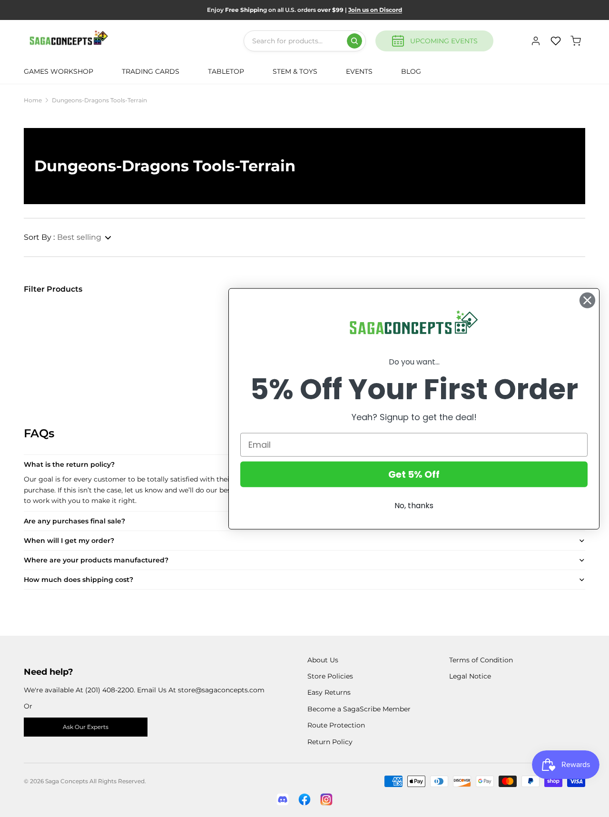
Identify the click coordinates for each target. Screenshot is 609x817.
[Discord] (282, 799)
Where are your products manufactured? (96, 560)
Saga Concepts (66, 781)
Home (33, 100)
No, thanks (413, 505)
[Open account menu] (535, 40)
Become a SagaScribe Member (359, 709)
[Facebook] (304, 799)
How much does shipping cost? (78, 579)
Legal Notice (470, 676)
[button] (68, 237)
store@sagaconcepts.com (221, 690)
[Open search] (354, 41)
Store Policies (330, 676)
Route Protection (336, 725)
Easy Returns (329, 692)
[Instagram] (326, 799)
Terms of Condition (481, 660)
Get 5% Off (414, 474)
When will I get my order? (69, 540)
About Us (322, 660)
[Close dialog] (587, 300)
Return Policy (330, 742)
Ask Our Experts (85, 726)
